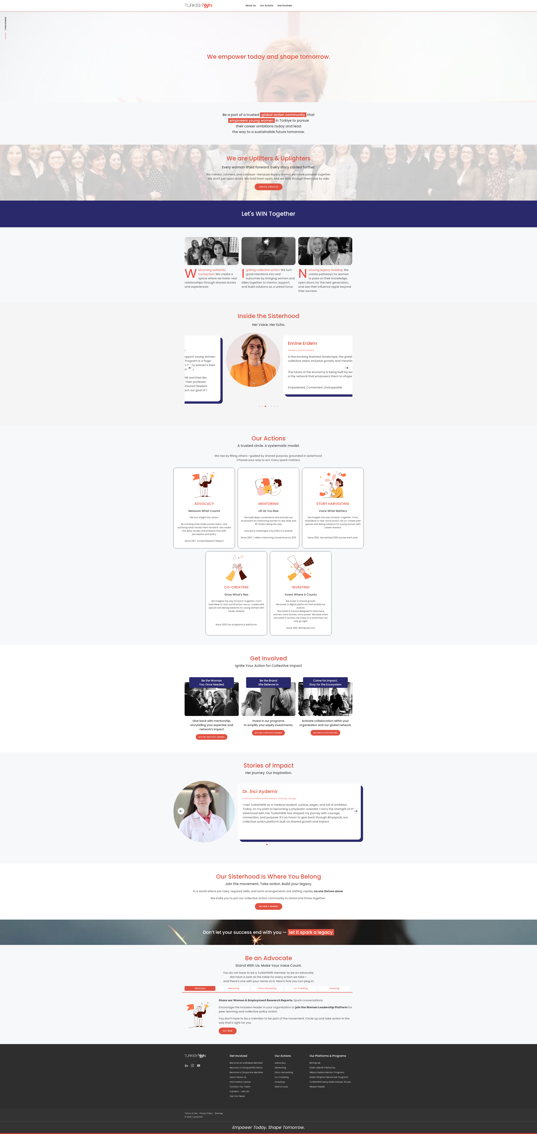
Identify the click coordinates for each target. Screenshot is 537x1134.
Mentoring (280, 1067)
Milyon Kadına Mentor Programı (326, 1072)
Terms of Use (191, 1113)
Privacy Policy (206, 1113)
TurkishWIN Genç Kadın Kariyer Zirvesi (330, 1082)
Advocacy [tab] (200, 988)
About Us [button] (250, 5)
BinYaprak (315, 1062)
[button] (190, 368)
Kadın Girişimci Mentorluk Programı (328, 1077)
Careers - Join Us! (239, 1091)
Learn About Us (238, 1077)
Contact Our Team (240, 1086)
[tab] (259, 406)
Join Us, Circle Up (268, 187)
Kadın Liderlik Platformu (322, 1067)
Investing (280, 1082)
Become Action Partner (325, 733)
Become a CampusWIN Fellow (246, 1067)
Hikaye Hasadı (317, 1086)
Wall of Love (281, 1086)
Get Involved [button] (284, 5)
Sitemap (219, 1113)
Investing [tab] (334, 988)
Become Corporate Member (268, 733)
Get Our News (237, 1096)
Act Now (227, 1031)
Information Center (240, 1082)
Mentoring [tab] (233, 988)
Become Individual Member (212, 737)
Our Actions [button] (266, 5)
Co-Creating (282, 1077)
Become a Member (268, 906)
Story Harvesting (284, 1072)
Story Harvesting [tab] (267, 988)
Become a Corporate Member (246, 1072)
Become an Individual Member (246, 1062)
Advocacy (280, 1062)
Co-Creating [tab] (301, 988)
